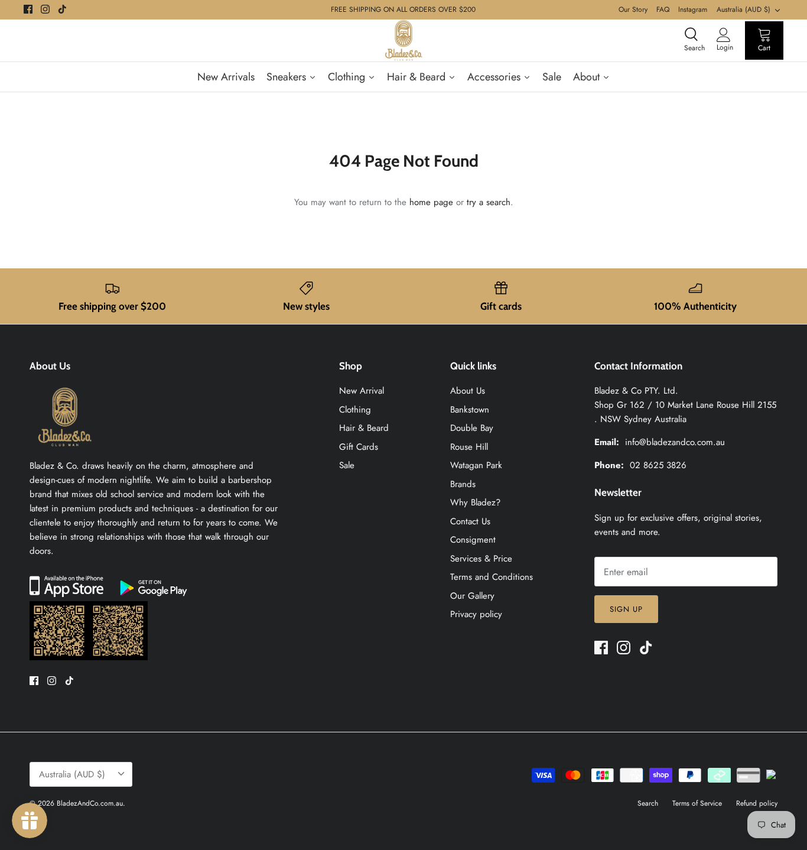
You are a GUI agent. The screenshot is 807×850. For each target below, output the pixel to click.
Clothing (355, 409)
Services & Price (481, 558)
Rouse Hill (469, 446)
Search (647, 803)
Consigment (473, 539)
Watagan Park (476, 465)
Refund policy (756, 803)
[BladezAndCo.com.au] (403, 40)
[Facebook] (28, 9)
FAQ (662, 9)
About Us (467, 390)
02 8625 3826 (658, 465)
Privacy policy (476, 614)
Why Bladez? (475, 502)
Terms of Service (697, 803)
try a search (488, 202)
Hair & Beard (364, 427)
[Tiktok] (62, 9)
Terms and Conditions (491, 576)
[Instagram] (45, 9)
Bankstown (469, 409)
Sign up (626, 609)
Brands (463, 484)
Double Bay (471, 427)
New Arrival (361, 390)
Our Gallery (472, 595)
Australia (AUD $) (743, 9)
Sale (346, 465)
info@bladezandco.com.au (675, 442)
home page (431, 202)
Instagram (692, 9)
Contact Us (470, 521)
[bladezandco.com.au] (65, 451)
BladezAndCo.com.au (90, 803)
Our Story (633, 9)
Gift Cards (358, 446)
